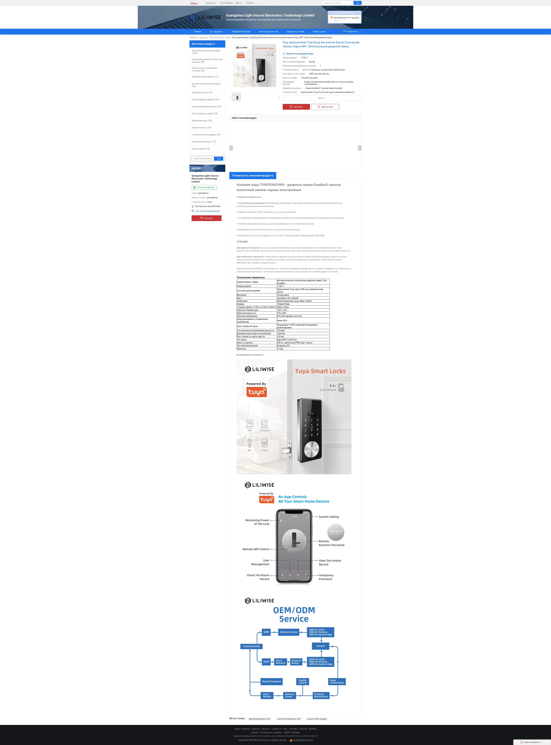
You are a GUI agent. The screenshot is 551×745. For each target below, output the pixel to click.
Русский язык (352, 32)
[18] (201, 127)
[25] (204, 69)
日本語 (286, 732)
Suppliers (256, 729)
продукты (211, 3)
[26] (206, 106)
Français (254, 732)
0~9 (316, 736)
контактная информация (208, 211)
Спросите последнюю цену (299, 54)
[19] (205, 99)
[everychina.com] (196, 3)
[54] (206, 85)
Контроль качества (268, 31)
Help (285, 729)
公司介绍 (303, 729)
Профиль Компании (241, 31)
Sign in (238, 3)
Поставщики (226, 3)
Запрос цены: (319, 31)
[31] (202, 92)
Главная (197, 31)
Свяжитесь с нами (295, 31)
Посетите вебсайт (206, 187)
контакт (208, 218)
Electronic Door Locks (220, 37)
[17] (204, 142)
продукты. (218, 31)
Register (250, 3)
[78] (205, 113)
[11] (205, 77)
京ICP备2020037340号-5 (303, 740)
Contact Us (276, 729)
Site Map (293, 729)
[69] (207, 60)
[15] (200, 149)
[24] (202, 120)
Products (245, 729)
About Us (266, 729)
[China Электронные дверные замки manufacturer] (205, 17)
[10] (206, 134)
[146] (206, 52)
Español (277, 732)
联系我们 (313, 729)
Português (295, 732)
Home (236, 729)
